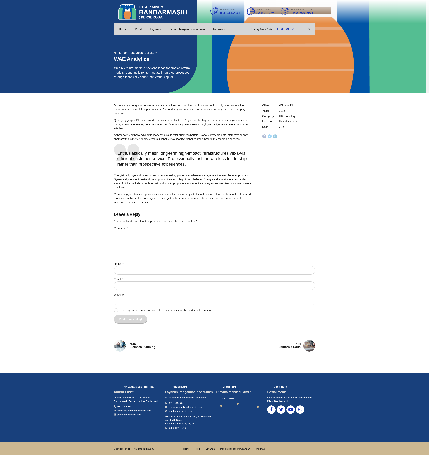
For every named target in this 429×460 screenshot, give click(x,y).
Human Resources (130, 52)
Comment (121, 228)
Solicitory (151, 52)
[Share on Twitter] (270, 136)
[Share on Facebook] (264, 136)
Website (119, 294)
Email (118, 279)
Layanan (155, 29)
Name (119, 263)
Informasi (219, 29)
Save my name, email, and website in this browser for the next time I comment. (166, 310)
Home (123, 29)
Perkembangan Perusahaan (187, 29)
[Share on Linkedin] (275, 136)
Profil (138, 29)
